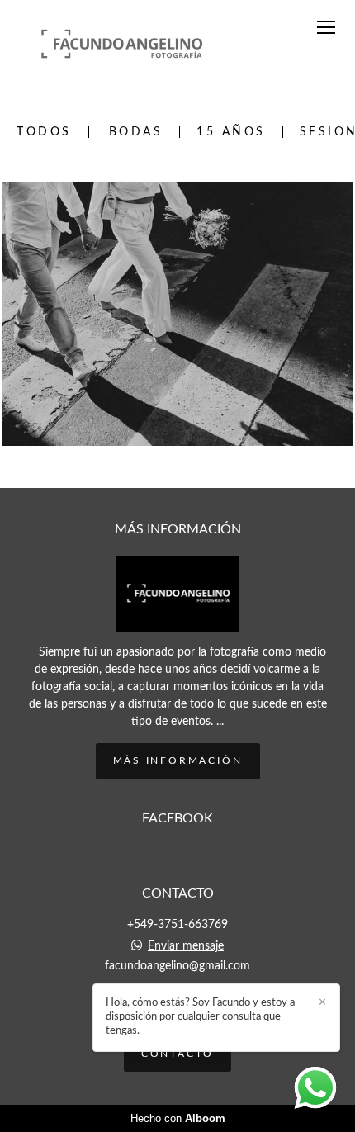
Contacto (177, 1054)
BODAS (136, 132)
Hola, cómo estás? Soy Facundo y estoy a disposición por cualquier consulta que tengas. (200, 1016)
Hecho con (177, 1118)
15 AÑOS (231, 132)
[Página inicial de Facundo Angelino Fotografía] (122, 42)
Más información (178, 760)
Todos (44, 132)
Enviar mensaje (186, 946)
